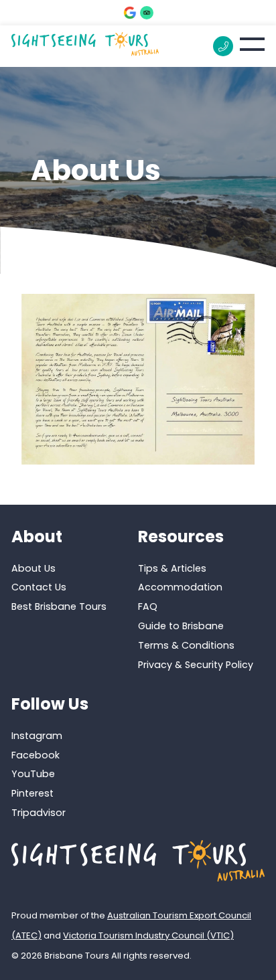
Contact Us (38, 587)
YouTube (33, 774)
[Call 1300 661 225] (223, 46)
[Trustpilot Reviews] (146, 12)
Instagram (36, 735)
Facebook (35, 755)
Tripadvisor (38, 812)
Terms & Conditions (186, 645)
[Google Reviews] (130, 12)
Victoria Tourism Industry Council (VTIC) (148, 935)
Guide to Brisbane (181, 626)
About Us (33, 568)
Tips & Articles (172, 568)
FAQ (147, 606)
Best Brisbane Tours (59, 606)
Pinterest (32, 793)
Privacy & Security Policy (195, 664)
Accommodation (180, 587)
